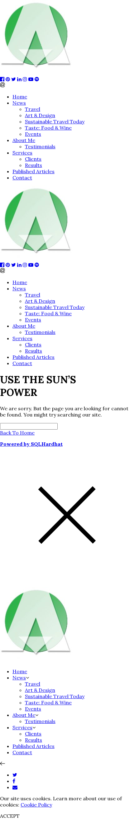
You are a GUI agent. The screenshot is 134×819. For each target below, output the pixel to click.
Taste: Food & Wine (48, 128)
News (19, 103)
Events (33, 134)
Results (33, 165)
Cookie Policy (36, 805)
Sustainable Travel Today (54, 121)
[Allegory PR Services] (37, 73)
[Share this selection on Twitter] (14, 775)
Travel (32, 109)
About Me (23, 140)
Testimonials (40, 146)
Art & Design (40, 115)
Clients (33, 159)
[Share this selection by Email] (14, 787)
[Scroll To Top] (2, 763)
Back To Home (17, 433)
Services (22, 153)
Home (19, 96)
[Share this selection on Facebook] (13, 781)
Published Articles (33, 171)
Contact (22, 177)
